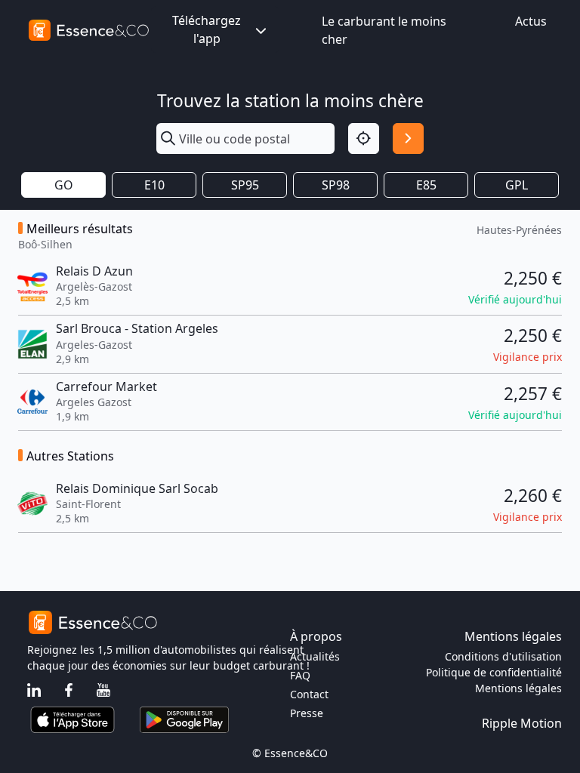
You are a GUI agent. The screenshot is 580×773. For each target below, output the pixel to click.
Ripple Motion (522, 723)
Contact (309, 694)
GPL (516, 185)
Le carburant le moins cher (384, 30)
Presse (306, 713)
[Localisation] (363, 138)
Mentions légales (518, 688)
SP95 (245, 185)
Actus (531, 21)
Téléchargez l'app (206, 29)
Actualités (315, 656)
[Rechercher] (408, 138)
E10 (154, 185)
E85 (426, 185)
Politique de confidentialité (494, 672)
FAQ (300, 675)
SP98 (336, 185)
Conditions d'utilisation (503, 656)
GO (63, 185)
